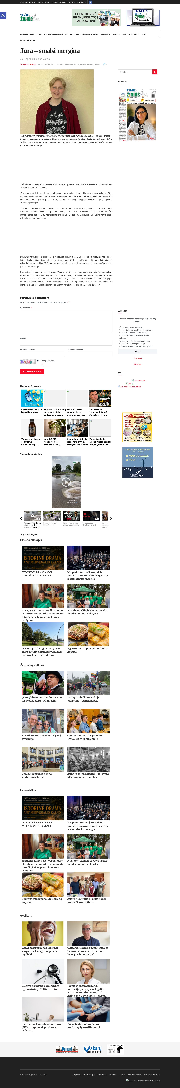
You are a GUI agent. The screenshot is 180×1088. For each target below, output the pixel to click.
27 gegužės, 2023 (48, 64)
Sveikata (116, 34)
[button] (3, 15)
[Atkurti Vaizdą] (37, 360)
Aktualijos (40, 34)
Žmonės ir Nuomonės (130, 34)
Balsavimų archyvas (66, 2)
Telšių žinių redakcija (28, 64)
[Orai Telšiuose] (138, 380)
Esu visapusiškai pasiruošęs (132, 327)
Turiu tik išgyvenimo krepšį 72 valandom (137, 330)
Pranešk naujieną (80, 2)
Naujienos (76, 1074)
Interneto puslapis (75, 349)
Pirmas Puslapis (27, 34)
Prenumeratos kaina (43, 2)
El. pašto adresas (27, 349)
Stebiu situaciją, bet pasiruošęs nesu (135, 341)
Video (143, 34)
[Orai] (129, 383)
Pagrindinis (24, 2)
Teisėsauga (74, 34)
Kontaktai (32, 2)
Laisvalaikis (105, 34)
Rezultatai (138, 358)
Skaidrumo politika (28, 40)
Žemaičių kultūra (32, 665)
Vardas (23, 338)
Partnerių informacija (57, 34)
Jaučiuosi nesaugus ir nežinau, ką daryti (136, 346)
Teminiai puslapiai (89, 34)
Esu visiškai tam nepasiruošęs (133, 343)
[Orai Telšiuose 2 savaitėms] (129, 386)
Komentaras (26, 307)
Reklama (55, 2)
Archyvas (137, 364)
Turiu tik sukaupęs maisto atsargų (134, 332)
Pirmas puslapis (80, 64)
